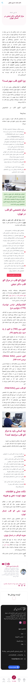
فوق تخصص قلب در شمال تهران (17, 295)
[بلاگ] (19, 679)
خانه (24, 681)
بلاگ (19, 681)
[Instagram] (6, 564)
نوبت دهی (6, 545)
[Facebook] (8, 564)
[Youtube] (3, 564)
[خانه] (24, 679)
